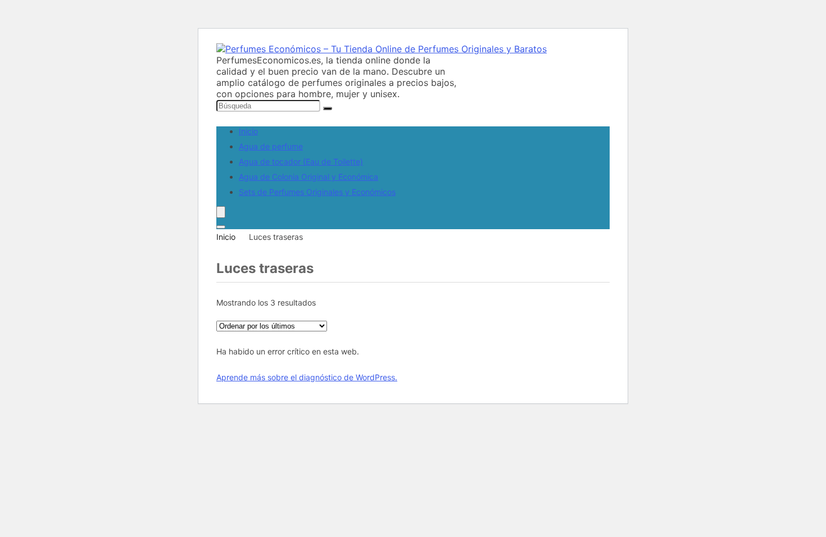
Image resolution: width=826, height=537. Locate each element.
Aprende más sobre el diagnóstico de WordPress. (306, 377)
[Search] (220, 227)
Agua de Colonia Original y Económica (308, 176)
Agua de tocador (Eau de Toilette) (301, 161)
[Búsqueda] (327, 108)
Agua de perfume (271, 146)
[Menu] (220, 212)
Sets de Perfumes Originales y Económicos (317, 192)
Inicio (248, 131)
